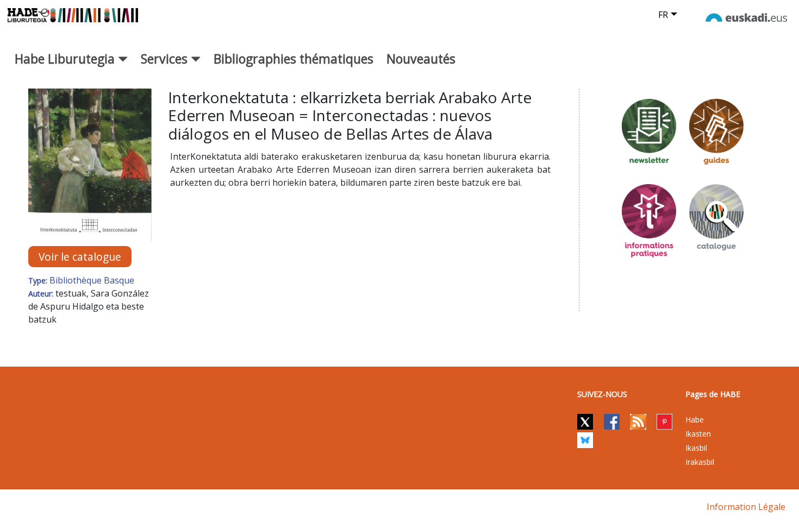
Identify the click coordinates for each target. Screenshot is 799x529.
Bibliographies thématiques (293, 58)
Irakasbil (699, 462)
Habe (694, 419)
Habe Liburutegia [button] (66, 58)
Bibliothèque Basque (91, 280)
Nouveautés (420, 58)
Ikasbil (696, 448)
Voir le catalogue (80, 256)
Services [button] (166, 58)
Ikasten (698, 434)
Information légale (746, 507)
